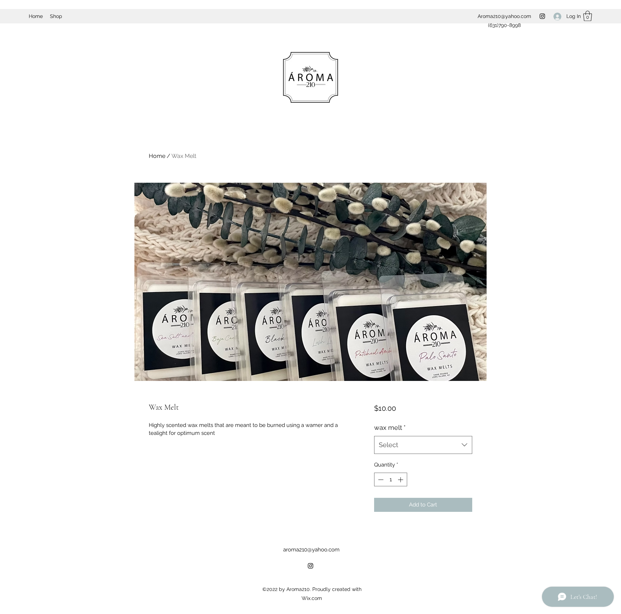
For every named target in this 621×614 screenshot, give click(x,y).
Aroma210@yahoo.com (504, 16)
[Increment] (401, 479)
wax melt (390, 427)
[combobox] (423, 445)
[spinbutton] (390, 479)
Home (157, 156)
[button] (587, 16)
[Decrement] (380, 479)
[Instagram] (542, 16)
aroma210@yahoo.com (311, 549)
